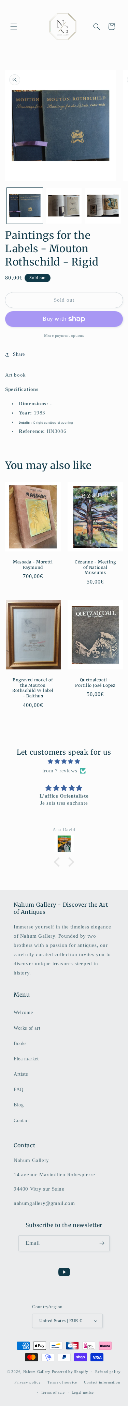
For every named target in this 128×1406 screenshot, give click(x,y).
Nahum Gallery (37, 1372)
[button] (13, 26)
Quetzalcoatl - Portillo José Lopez (95, 683)
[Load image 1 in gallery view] (25, 206)
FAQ (19, 1089)
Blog (19, 1104)
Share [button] (19, 354)
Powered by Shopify (70, 1372)
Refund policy (108, 1372)
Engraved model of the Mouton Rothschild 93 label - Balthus (32, 688)
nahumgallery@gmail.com (44, 1203)
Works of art (27, 1028)
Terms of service (62, 1382)
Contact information (102, 1382)
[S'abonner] (101, 1243)
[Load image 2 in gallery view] (64, 206)
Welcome (23, 1012)
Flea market (26, 1058)
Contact (22, 1120)
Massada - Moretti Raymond (33, 564)
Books (20, 1043)
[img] (64, 761)
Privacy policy (27, 1382)
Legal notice (83, 1392)
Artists (21, 1074)
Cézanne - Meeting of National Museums (95, 567)
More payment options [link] (64, 335)
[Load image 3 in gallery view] (103, 206)
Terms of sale (53, 1392)
